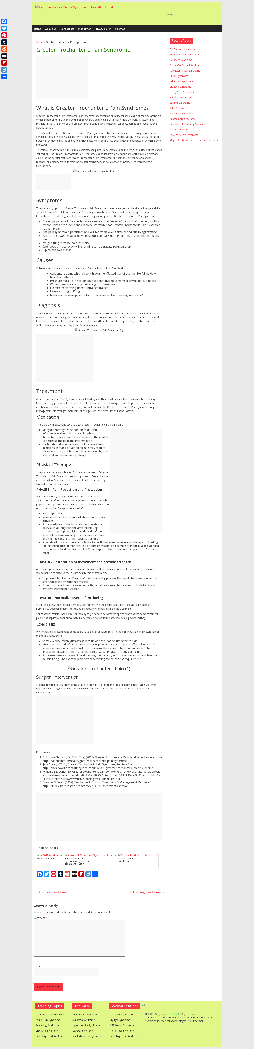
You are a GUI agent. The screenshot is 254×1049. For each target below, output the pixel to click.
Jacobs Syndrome (179, 129)
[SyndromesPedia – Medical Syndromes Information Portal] (74, 7)
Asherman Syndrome (181, 81)
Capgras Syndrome (83, 1030)
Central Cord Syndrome (183, 118)
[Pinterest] (4, 35)
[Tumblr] (4, 42)
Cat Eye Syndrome (180, 102)
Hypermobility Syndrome (86, 1025)
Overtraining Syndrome (145, 892)
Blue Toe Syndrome (50, 892)
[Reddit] (4, 49)
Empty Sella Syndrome (182, 92)
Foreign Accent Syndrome (184, 134)
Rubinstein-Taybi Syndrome (185, 70)
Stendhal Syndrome (180, 97)
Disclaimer (84, 28)
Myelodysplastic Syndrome (50, 1014)
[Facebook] (4, 21)
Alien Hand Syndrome (182, 113)
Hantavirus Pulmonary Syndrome (188, 124)
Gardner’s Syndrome (181, 60)
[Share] (4, 76)
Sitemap (120, 28)
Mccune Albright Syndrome (185, 54)
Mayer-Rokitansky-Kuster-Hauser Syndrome (194, 140)
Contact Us (67, 28)
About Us (50, 28)
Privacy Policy (103, 28)
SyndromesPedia (167, 1014)
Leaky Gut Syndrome (121, 1014)
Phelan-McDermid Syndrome (186, 65)
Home (37, 28)
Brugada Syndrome (180, 86)
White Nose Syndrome (122, 1030)
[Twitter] (4, 28)
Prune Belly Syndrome (47, 1020)
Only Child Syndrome (47, 1030)
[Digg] (4, 56)
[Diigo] (4, 69)
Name (37, 966)
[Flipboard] (4, 62)
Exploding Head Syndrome (50, 1036)
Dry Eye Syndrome (119, 1020)
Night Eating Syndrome (85, 1014)
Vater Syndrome (178, 108)
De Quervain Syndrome (183, 49)
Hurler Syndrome (179, 76)
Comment (40, 917)
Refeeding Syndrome (47, 1025)
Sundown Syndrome (83, 1020)
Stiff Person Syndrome (121, 1025)
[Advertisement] (62, 77)
